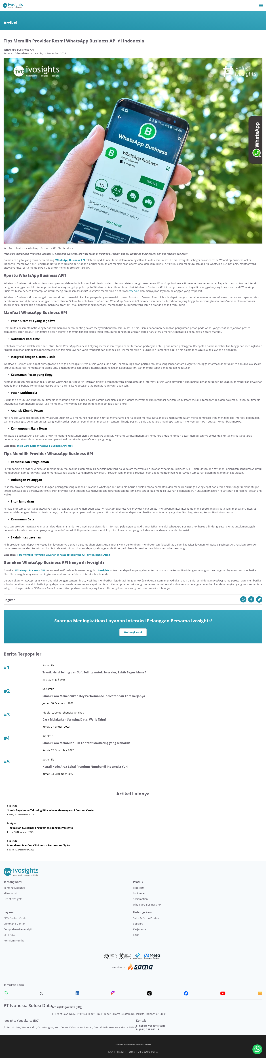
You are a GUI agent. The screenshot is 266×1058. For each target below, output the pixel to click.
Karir (136, 935)
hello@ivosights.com (152, 1025)
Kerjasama (139, 929)
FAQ (110, 1051)
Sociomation (140, 899)
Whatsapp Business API (147, 904)
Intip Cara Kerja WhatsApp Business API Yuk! (45, 445)
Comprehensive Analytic (18, 929)
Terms (131, 1051)
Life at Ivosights (13, 899)
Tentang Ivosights (14, 887)
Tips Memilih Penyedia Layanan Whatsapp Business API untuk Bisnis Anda (63, 554)
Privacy (120, 1051)
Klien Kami (10, 893)
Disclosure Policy (148, 1051)
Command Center (14, 923)
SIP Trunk (9, 935)
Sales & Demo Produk (146, 918)
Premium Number (15, 940)
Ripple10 (138, 887)
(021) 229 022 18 (149, 1029)
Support (138, 923)
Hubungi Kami (133, 632)
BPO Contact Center (16, 918)
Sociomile (139, 893)
